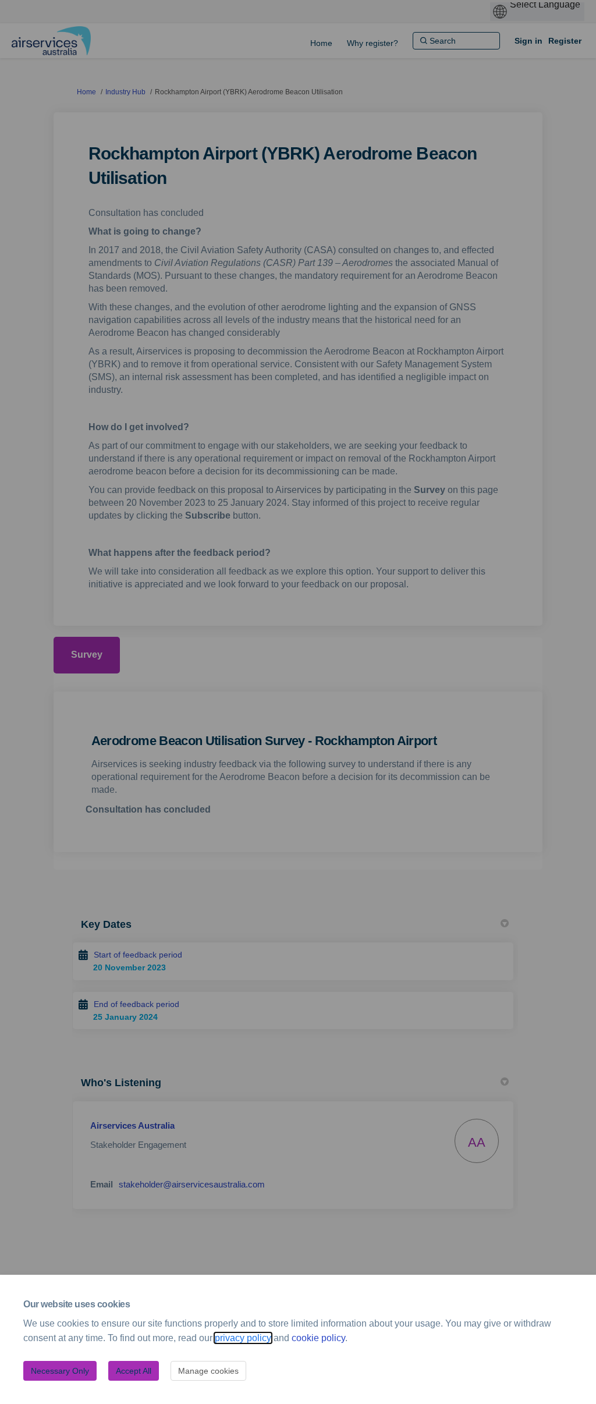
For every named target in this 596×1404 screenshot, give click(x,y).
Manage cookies (208, 1370)
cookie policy (318, 1338)
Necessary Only (60, 1370)
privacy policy (243, 1338)
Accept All (133, 1370)
